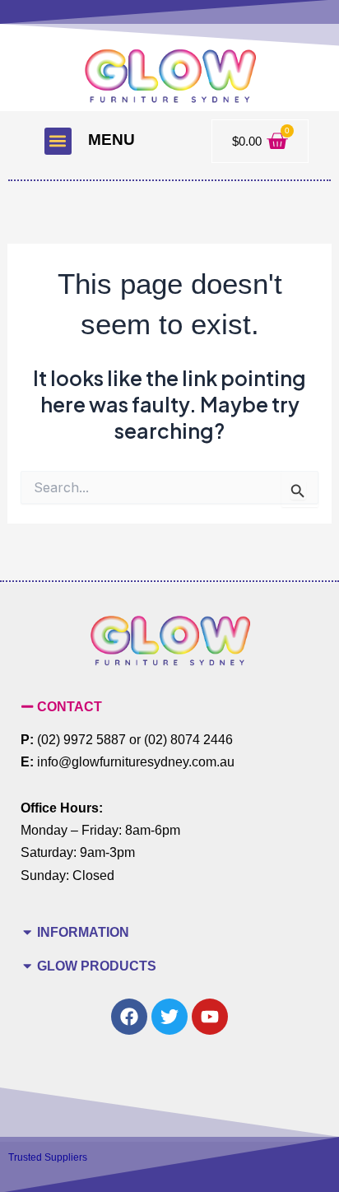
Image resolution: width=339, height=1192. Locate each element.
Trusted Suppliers (47, 1157)
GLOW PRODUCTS (96, 965)
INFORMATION (83, 931)
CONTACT (69, 706)
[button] (58, 141)
